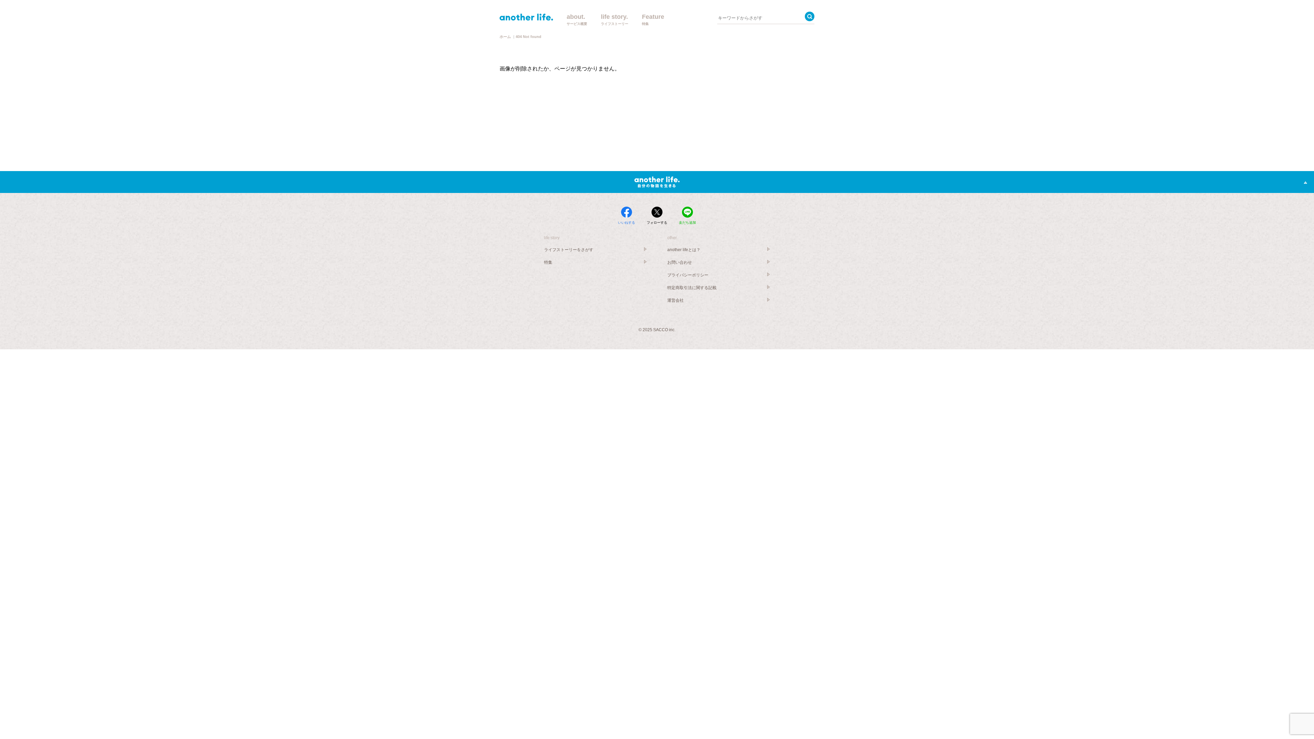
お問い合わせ (679, 262)
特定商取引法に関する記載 (692, 287)
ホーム (505, 37)
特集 (548, 262)
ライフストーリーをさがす (568, 249)
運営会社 (675, 300)
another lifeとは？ (683, 249)
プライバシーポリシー (687, 275)
